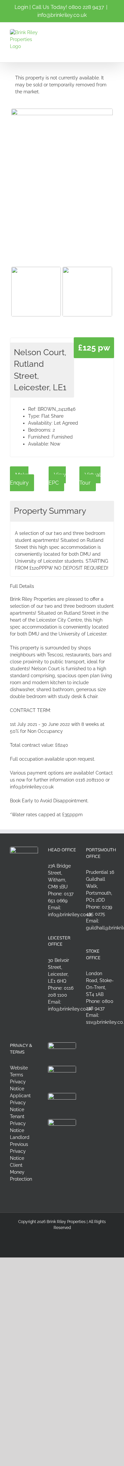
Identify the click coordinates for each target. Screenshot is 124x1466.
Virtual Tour (90, 479)
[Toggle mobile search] (99, 32)
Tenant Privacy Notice (18, 1123)
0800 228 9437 (86, 7)
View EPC (57, 479)
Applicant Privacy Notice (20, 1102)
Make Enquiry (19, 479)
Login (21, 7)
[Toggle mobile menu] (111, 32)
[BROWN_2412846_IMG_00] (62, 176)
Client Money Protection (21, 1172)
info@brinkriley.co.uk (62, 15)
